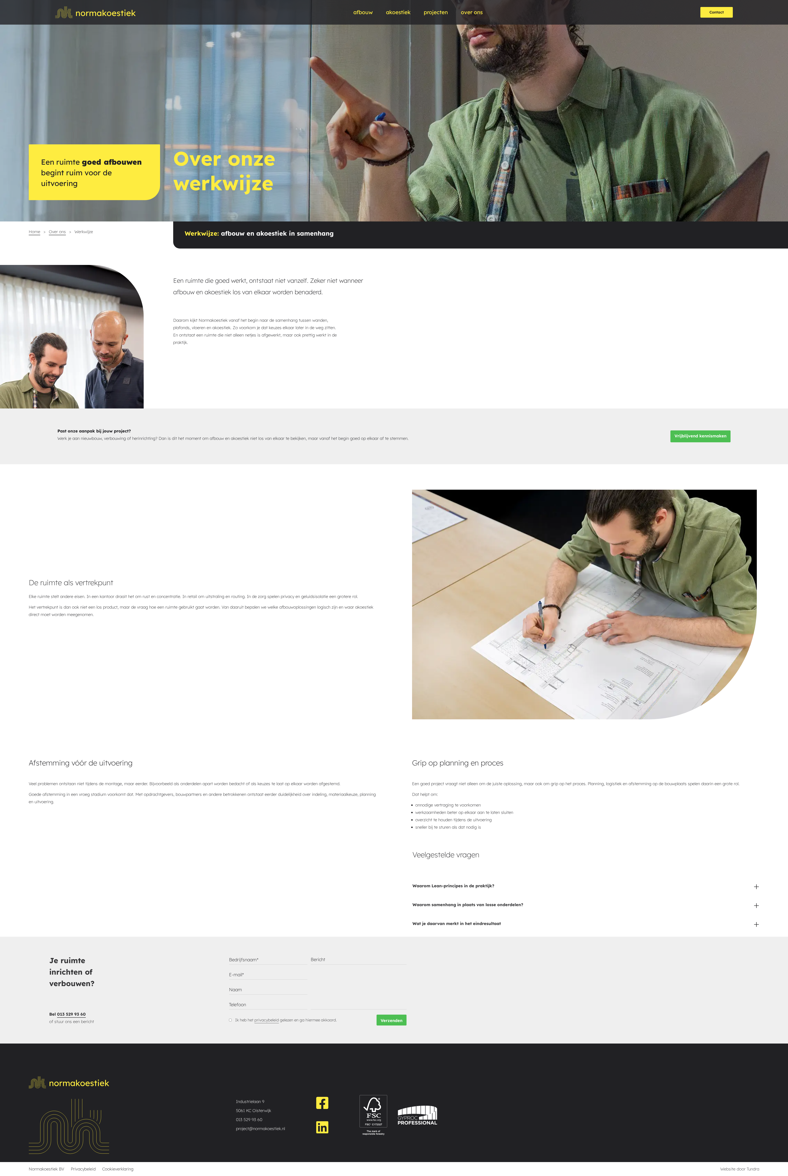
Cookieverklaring (117, 1168)
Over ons (57, 231)
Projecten (436, 12)
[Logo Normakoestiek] (95, 12)
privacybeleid (266, 1019)
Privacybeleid (83, 1168)
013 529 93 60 (71, 1014)
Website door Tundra (739, 1168)
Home (34, 231)
